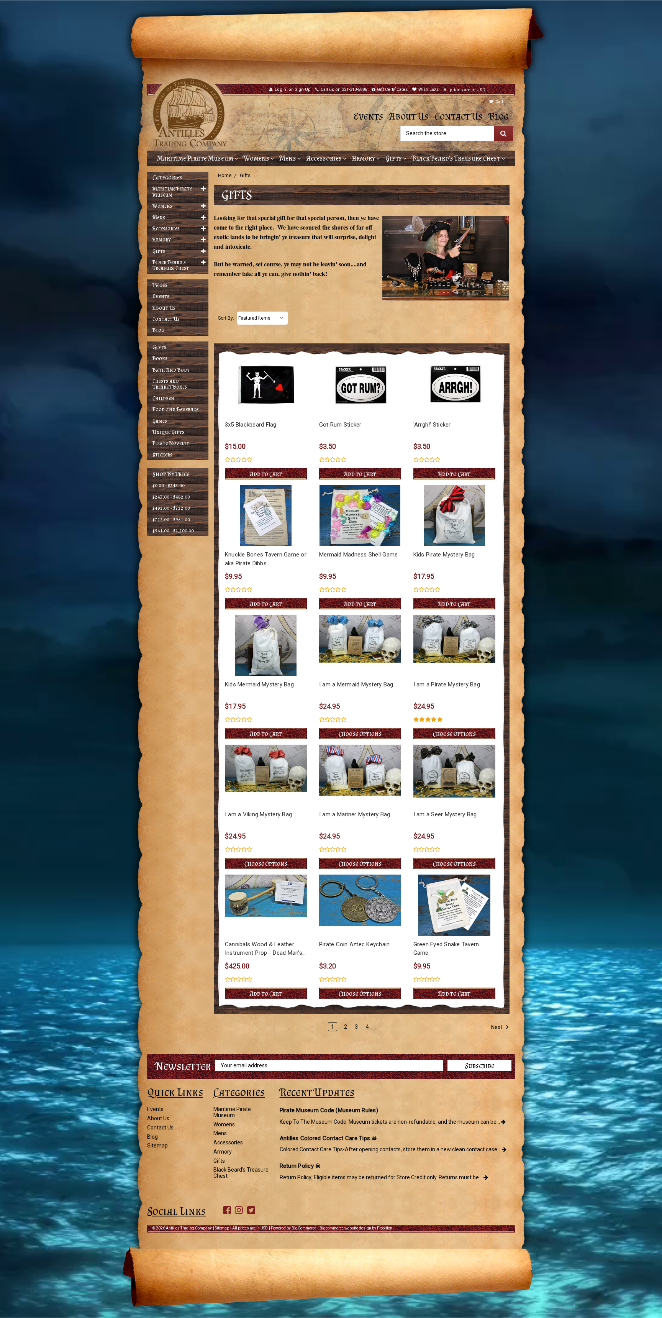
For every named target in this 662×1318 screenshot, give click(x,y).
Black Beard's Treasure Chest (456, 158)
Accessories (324, 158)
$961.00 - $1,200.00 (173, 530)
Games (159, 421)
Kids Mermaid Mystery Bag (259, 684)
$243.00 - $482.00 (171, 497)
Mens (288, 158)
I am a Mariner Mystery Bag (354, 814)
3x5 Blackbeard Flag (251, 424)
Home (224, 175)
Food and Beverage (175, 409)
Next (497, 1027)
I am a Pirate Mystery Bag (446, 684)
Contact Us (458, 116)
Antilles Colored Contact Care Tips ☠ (328, 1138)
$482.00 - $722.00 (171, 508)
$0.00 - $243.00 (168, 485)
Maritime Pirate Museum (195, 158)
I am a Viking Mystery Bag (258, 814)
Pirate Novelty (170, 443)
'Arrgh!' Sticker (432, 424)
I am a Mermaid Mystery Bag (356, 684)
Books (159, 358)
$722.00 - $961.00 (171, 519)
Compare (263, 385)
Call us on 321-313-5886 (344, 89)
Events (368, 116)
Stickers (162, 454)
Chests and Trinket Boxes (169, 384)
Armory (364, 158)
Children (163, 398)
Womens (257, 158)
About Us (409, 116)
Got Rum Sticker (340, 424)
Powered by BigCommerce (293, 1228)
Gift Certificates (392, 89)
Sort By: (226, 318)
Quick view (265, 371)
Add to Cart (266, 474)
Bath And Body (171, 370)
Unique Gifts (168, 432)
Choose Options (360, 733)
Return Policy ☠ (300, 1165)
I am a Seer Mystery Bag (445, 814)
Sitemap (157, 1145)
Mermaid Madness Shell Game (358, 554)
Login (280, 89)
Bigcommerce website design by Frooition (356, 1228)
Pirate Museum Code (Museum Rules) (329, 1110)
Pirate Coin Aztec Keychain (354, 944)
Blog (498, 116)
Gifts (394, 158)
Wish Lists (428, 89)
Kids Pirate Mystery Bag (444, 554)
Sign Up (303, 89)
